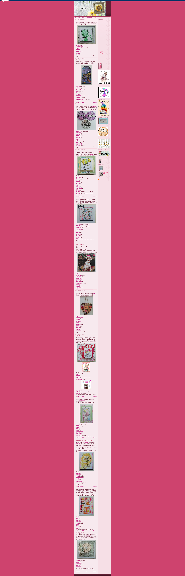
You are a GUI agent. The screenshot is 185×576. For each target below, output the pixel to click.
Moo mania (77, 135)
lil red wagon (78, 225)
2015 (100, 66)
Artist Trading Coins (80, 105)
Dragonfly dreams (78, 191)
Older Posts (94, 571)
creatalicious (78, 319)
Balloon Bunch (92, 154)
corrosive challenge (79, 144)
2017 (100, 64)
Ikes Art (83, 248)
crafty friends (78, 564)
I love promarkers (78, 90)
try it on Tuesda (78, 393)
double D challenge (79, 277)
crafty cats (77, 54)
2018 (100, 63)
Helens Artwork (97, 17)
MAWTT (77, 525)
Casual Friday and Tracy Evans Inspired (84, 440)
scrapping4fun (78, 138)
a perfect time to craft (79, 188)
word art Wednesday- (79, 278)
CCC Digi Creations (82, 400)
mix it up (77, 189)
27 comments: (95, 569)
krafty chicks (77, 92)
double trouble (78, 560)
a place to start (78, 190)
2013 (100, 68)
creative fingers (78, 53)
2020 (100, 36)
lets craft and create (79, 279)
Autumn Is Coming (79, 291)
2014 (100, 67)
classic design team (79, 483)
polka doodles (78, 136)
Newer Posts (78, 571)
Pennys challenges (78, 134)
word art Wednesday (79, 51)
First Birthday (78, 335)
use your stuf (78, 86)
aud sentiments (78, 52)
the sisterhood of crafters (79, 477)
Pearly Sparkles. (88, 535)
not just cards (78, 100)
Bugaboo (78, 155)
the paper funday (78, 330)
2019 (100, 37)
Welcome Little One (80, 197)
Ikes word (77, 282)
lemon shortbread (78, 132)
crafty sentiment (78, 47)
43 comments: (95, 396)
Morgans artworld (78, 433)
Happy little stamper (79, 283)
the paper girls (78, 142)
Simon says (77, 50)
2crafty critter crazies (79, 98)
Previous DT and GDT (90, 17)
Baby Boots (104, 166)
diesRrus (77, 316)
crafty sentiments (78, 321)
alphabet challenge (78, 95)
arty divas (77, 48)
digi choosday (78, 186)
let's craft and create (79, 229)
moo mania (77, 91)
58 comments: (95, 196)
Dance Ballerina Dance (80, 397)
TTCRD (77, 87)
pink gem (77, 96)
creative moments (78, 45)
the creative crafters (79, 481)
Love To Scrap (85, 442)
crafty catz (77, 180)
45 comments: (95, 241)
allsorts (77, 139)
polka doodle (78, 426)
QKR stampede (78, 93)
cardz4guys (77, 131)
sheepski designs (78, 566)
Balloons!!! (78, 150)
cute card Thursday (78, 177)
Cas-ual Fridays (78, 443)
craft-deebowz (78, 329)
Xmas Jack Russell (80, 244)
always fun (77, 85)
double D (77, 561)
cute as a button (78, 390)
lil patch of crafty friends (79, 46)
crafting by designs (78, 227)
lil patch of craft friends (79, 141)
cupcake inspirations (79, 379)
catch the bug (78, 183)
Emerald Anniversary (80, 21)
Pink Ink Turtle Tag (79, 59)
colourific (77, 374)
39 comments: (95, 437)
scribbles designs (78, 482)
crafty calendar (78, 192)
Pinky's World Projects (102, 179)
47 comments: (95, 486)
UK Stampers (94, 106)
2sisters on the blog (79, 143)
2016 (100, 65)
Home (75, 17)
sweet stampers (78, 145)
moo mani (77, 323)
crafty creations (78, 49)
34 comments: (95, 530)
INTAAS (77, 184)
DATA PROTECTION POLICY (82, 17)
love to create (78, 327)
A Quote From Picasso (80, 488)
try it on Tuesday (78, 224)
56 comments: (95, 102)
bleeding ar (77, 518)
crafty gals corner (78, 89)
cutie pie (77, 238)
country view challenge (79, 99)
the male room (78, 326)
